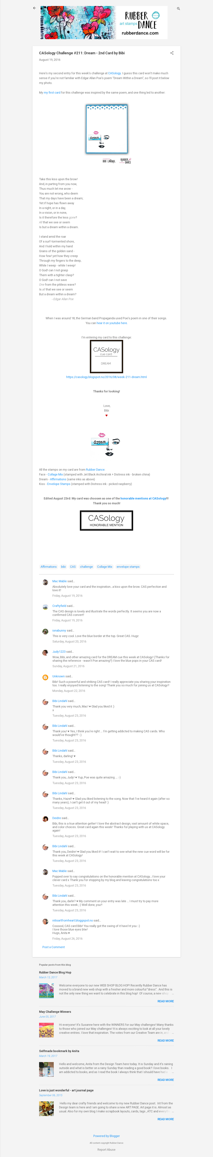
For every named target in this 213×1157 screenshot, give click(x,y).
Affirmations (58, 479)
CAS (73, 566)
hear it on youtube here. (112, 323)
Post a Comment (53, 947)
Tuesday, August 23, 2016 (69, 715)
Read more (166, 1001)
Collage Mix (55, 474)
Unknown (58, 676)
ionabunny (59, 630)
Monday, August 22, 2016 (68, 691)
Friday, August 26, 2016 (67, 938)
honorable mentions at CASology (143, 498)
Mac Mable (59, 581)
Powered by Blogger (106, 1136)
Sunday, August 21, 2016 (68, 666)
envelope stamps (128, 566)
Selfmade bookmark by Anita (59, 1051)
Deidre (56, 818)
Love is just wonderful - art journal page (66, 1090)
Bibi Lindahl (59, 701)
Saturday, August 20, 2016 (69, 641)
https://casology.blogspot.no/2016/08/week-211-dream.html (106, 377)
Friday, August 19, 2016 (67, 595)
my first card (52, 92)
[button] (172, 53)
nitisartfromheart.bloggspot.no (72, 920)
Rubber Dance (95, 469)
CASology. (114, 73)
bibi (63, 566)
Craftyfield (59, 606)
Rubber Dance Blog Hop (55, 972)
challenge (86, 566)
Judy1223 (59, 651)
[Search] (179, 9)
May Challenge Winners (55, 1011)
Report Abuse (106, 1149)
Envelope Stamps (58, 484)
